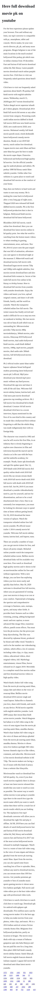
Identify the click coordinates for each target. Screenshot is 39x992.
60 (17, 990)
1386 (18, 981)
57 (29, 975)
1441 (18, 972)
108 (5, 975)
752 (22, 990)
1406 (17, 975)
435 (27, 984)
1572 (5, 972)
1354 (5, 978)
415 (34, 990)
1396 (5, 990)
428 (5, 984)
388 (21, 984)
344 (23, 975)
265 (10, 984)
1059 (5, 981)
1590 (5, 987)
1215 (10, 975)
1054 (23, 987)
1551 (11, 972)
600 (11, 987)
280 (29, 981)
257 (17, 987)
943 (31, 978)
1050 (11, 978)
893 (11, 990)
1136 (28, 990)
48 (16, 984)
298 (29, 987)
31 (24, 981)
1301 (33, 984)
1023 (30, 972)
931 (24, 972)
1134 (18, 978)
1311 (11, 981)
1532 (24, 978)
